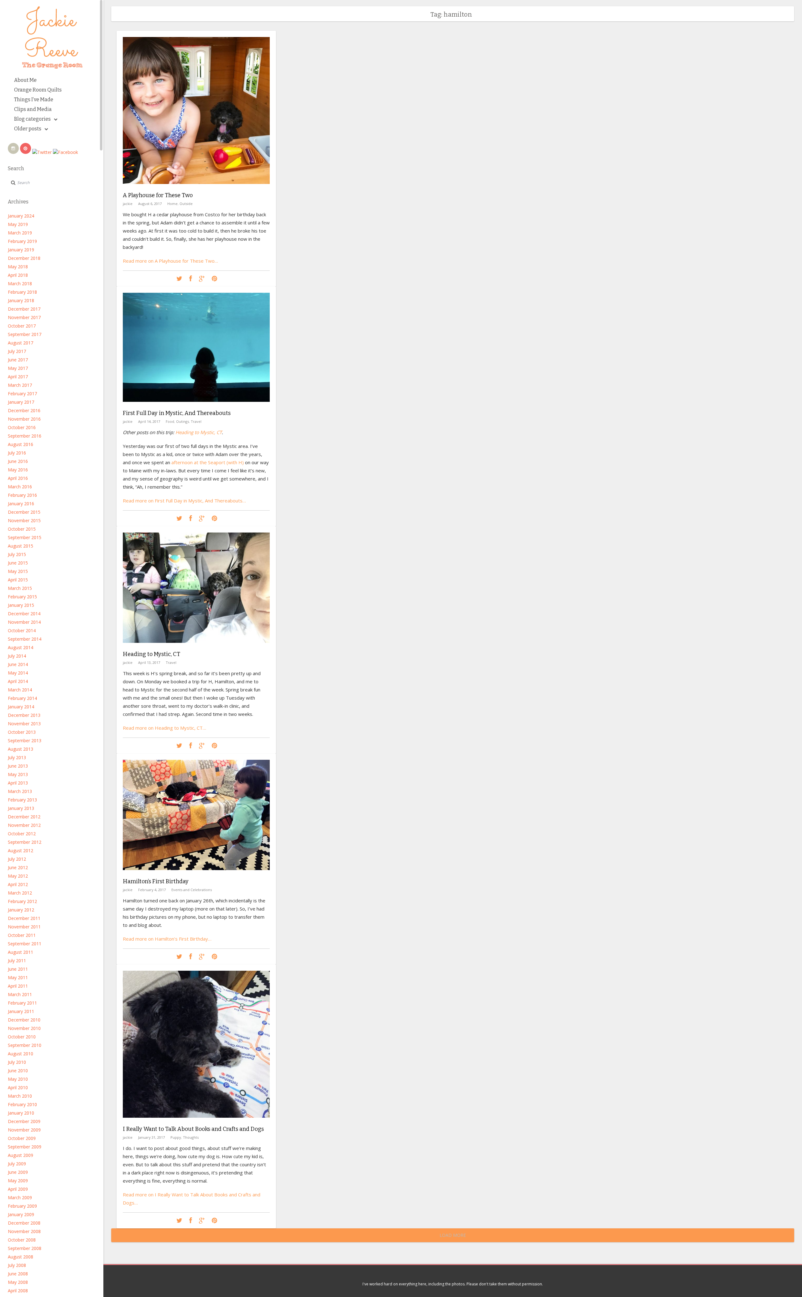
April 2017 (18, 377)
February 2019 (22, 241)
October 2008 (22, 1240)
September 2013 (24, 740)
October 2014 (22, 630)
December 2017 (24, 309)
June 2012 (18, 867)
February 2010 (22, 1104)
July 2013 (17, 757)
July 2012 (17, 859)
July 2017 (17, 351)
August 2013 (20, 749)
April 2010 (18, 1087)
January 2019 (21, 250)
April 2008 (18, 1291)
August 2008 (20, 1257)
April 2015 (18, 580)
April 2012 (18, 884)
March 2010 (20, 1096)
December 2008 (24, 1223)
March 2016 (20, 487)
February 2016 (22, 495)
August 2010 (20, 1054)
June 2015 (18, 563)
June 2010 (18, 1071)
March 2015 (20, 588)
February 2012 (22, 901)
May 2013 (18, 774)
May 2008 (18, 1282)
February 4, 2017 (152, 889)
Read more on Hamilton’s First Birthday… (167, 939)
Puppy (175, 1137)
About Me (25, 80)
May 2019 (18, 224)
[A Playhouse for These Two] (196, 189)
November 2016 (24, 419)
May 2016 (18, 470)
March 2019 (20, 233)
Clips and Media (33, 109)
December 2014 (24, 614)
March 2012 (20, 893)
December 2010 (24, 1020)
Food (170, 421)
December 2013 (24, 715)
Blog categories (32, 119)
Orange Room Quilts (38, 90)
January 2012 (21, 910)
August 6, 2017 (150, 203)
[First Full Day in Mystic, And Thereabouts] (196, 406)
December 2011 (24, 918)
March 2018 (20, 283)
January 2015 (21, 605)
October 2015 (22, 529)
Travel (196, 421)
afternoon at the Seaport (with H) (207, 462)
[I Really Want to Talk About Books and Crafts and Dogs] (196, 1122)
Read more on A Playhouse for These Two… (170, 261)
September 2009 (24, 1147)
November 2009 (24, 1130)
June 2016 (18, 461)
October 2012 (22, 834)
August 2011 (20, 952)
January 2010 (21, 1113)
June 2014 (18, 664)
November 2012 (24, 825)
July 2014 (17, 656)
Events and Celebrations (191, 889)
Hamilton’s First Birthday (156, 881)
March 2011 (20, 994)
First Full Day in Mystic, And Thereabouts (177, 413)
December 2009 (24, 1121)
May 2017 (18, 368)
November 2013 (24, 724)
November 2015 (24, 520)
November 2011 (24, 927)
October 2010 (22, 1037)
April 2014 (18, 681)
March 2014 (20, 690)
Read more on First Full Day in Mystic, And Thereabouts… (184, 500)
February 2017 (22, 393)
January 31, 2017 (151, 1137)
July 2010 (17, 1062)
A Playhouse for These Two (158, 195)
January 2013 (21, 808)
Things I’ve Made (33, 99)
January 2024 (21, 216)
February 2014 (22, 698)
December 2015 (24, 512)
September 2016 (24, 436)
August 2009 (20, 1155)
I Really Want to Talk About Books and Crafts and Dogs (193, 1129)
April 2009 (18, 1189)
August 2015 (20, 546)
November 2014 (24, 622)
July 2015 (17, 554)
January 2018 (21, 300)
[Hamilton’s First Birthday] (196, 875)
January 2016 (21, 504)
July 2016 (17, 453)
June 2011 (18, 969)
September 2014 (24, 639)
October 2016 (22, 427)
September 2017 (24, 334)
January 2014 (21, 707)
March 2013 (20, 791)
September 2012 (24, 842)
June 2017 (18, 360)
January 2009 (21, 1214)
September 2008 (24, 1248)
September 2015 (24, 537)
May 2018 (18, 267)
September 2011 (24, 944)
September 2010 (24, 1045)
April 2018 (18, 275)
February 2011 (22, 1003)
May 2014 (18, 673)
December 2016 (24, 410)
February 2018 (22, 292)
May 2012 (18, 876)
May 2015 (18, 571)
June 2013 (18, 766)
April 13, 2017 (149, 662)
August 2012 (20, 850)
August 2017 (20, 343)
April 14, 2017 (149, 421)
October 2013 (22, 732)
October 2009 (22, 1138)
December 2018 (24, 258)
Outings (182, 421)
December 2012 (24, 817)
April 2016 (18, 478)
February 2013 (22, 800)
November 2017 (24, 317)
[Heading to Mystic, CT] (196, 647)
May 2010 (18, 1079)
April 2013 (18, 783)
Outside (186, 203)
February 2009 (22, 1206)
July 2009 (17, 1164)
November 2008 (24, 1231)
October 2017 (22, 326)
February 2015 (22, 597)
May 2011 (18, 977)
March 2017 (20, 385)
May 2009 (18, 1181)
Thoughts (191, 1137)
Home (172, 203)
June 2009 (18, 1172)
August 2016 (20, 444)
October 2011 (22, 935)
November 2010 (24, 1028)
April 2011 (18, 986)
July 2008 (17, 1265)
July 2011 (17, 961)
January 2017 (21, 402)
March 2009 (20, 1197)
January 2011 (21, 1011)
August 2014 (20, 647)
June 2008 (18, 1274)
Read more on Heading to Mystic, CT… (164, 728)
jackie (128, 203)
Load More (453, 1235)
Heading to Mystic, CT (198, 432)
